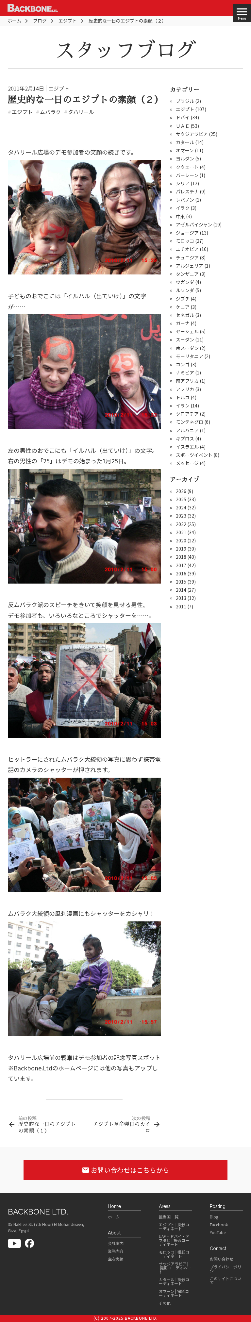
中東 (180, 216)
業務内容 (116, 1251)
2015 (181, 581)
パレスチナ (187, 191)
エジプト (58, 88)
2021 (181, 532)
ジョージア (187, 232)
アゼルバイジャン (194, 224)
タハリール (79, 112)
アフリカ (185, 389)
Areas (165, 1206)
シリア (183, 183)
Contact (218, 1248)
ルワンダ (185, 290)
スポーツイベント (194, 455)
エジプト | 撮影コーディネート (174, 1227)
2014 (181, 590)
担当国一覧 (168, 1217)
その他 (165, 1303)
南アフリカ (187, 380)
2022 (181, 524)
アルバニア (187, 430)
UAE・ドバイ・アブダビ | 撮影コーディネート (174, 1240)
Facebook (219, 1225)
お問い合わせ (221, 1259)
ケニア (183, 307)
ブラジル (185, 101)
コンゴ (183, 364)
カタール (185, 142)
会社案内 (116, 1243)
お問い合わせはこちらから (125, 1170)
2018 (181, 557)
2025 (181, 499)
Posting (218, 1206)
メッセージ (187, 463)
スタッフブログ (125, 51)
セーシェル (187, 331)
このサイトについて (225, 1280)
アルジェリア (189, 265)
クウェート (187, 167)
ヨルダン (185, 158)
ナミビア (185, 372)
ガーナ (183, 323)
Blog (214, 1217)
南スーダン (187, 348)
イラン (183, 405)
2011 (181, 606)
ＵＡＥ (183, 126)
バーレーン (187, 175)
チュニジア (187, 257)
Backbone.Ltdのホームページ (53, 1068)
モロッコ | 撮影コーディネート (174, 1254)
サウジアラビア (192, 134)
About (114, 1232)
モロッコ (185, 241)
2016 (181, 573)
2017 (181, 565)
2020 (181, 540)
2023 (181, 515)
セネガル (185, 315)
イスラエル (187, 446)
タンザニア (187, 274)
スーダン (185, 339)
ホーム (114, 1217)
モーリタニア (189, 356)
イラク (183, 208)
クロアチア (187, 413)
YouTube (218, 1232)
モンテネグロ (189, 422)
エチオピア (187, 249)
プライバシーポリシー (225, 1269)
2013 (181, 598)
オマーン (185, 150)
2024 (181, 507)
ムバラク (48, 112)
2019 (181, 548)
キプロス (185, 438)
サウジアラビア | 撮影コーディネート (175, 1268)
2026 (181, 491)
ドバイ (183, 117)
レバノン (185, 199)
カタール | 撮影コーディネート (174, 1281)
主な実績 (116, 1259)
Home (114, 1206)
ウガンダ (185, 282)
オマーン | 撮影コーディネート (174, 1293)
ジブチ (183, 298)
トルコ (183, 397)
